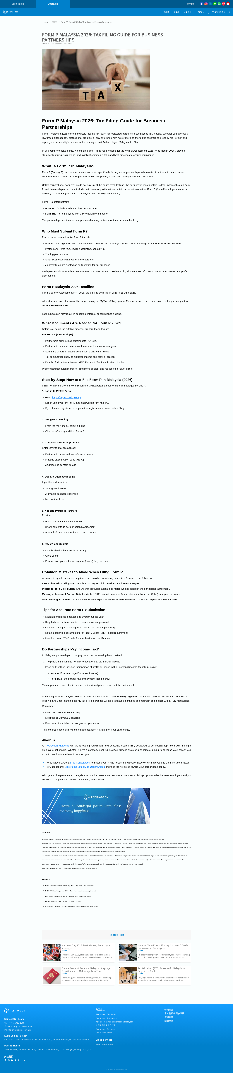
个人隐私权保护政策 (174, 1013)
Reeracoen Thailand (106, 1014)
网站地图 (168, 1021)
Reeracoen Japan (104, 1032)
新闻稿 (176, 11)
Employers (53, 3)
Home (45, 22)
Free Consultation (80, 762)
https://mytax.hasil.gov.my (66, 397)
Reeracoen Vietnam (105, 1028)
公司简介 (168, 1009)
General (45, 43)
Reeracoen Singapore (106, 1017)
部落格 (166, 11)
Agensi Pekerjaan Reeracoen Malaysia (114, 1021)
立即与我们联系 (218, 12)
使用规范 (168, 1017)
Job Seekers (18, 3)
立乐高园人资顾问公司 (105, 1025)
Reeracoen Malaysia (57, 745)
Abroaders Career (104, 1044)
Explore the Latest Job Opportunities (84, 767)
